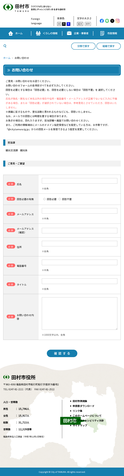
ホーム (6, 58)
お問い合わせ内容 (21, 316)
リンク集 (77, 410)
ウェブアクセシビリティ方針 (88, 420)
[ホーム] (15, 33)
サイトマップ (80, 425)
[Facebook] (102, 21)
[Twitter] (112, 21)
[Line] (107, 21)
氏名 (15, 184)
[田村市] (33, 8)
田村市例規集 (80, 401)
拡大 (80, 24)
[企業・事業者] (77, 33)
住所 (15, 247)
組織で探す (109, 46)
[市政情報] (108, 33)
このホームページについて (87, 415)
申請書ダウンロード (83, 406)
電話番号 (17, 265)
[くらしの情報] (46, 33)
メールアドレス (21, 214)
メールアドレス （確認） (21, 230)
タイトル (17, 284)
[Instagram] (118, 21)
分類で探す (83, 46)
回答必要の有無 (21, 199)
